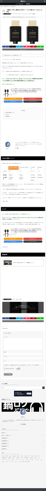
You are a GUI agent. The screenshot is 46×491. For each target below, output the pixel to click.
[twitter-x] (16, 148)
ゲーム (17, 459)
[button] (5, 47)
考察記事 (6, 443)
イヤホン (3, 459)
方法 (20, 461)
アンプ (39, 457)
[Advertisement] (23, 131)
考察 (25, 461)
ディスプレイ (31, 459)
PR (4, 432)
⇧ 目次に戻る (5, 201)
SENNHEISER (4, 457)
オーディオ (8, 459)
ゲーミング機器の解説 (7, 13)
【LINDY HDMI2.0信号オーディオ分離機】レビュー (23, 262)
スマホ (27, 459)
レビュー (16, 461)
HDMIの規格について (10, 112)
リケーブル (12, 461)
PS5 (13, 13)
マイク (41, 459)
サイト (5, 360)
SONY (13, 457)
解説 (19, 13)
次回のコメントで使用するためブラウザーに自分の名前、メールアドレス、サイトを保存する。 (22, 365)
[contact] (25, 424)
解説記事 (6, 446)
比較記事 (6, 440)
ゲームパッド (22, 459)
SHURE (9, 457)
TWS (22, 457)
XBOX (16, 13)
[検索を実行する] (43, 388)
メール (5, 356)
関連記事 (8, 116)
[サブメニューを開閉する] (43, 435)
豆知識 (5, 448)
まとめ (7, 114)
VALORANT (27, 457)
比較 (23, 461)
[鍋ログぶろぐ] (23, 1)
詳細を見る (28, 3)
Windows (31, 457)
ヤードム (6, 461)
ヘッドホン (37, 459)
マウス (3, 461)
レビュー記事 (7, 435)
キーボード (13, 459)
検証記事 (5, 438)
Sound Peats (18, 457)
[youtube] (18, 148)
